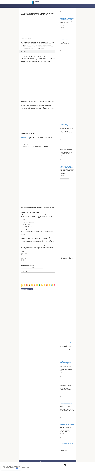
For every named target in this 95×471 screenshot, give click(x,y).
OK (16, 468)
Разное (61, 372)
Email (33, 267)
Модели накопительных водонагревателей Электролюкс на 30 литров (67, 125)
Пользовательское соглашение (52, 461)
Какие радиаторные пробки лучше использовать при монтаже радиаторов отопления (66, 445)
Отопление (62, 27)
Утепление (62, 263)
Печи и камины (62, 46)
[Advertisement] (47, 468)
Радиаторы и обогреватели (65, 455)
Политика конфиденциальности (38, 461)
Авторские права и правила (26, 461)
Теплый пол (62, 155)
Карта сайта (62, 461)
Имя (22, 267)
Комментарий (24, 271)
